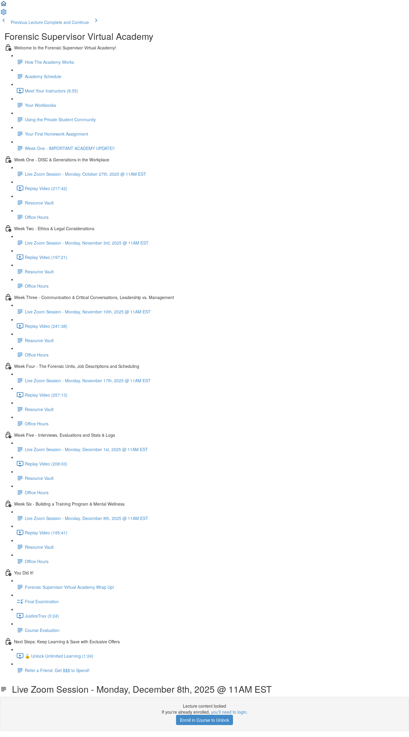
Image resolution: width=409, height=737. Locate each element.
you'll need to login (228, 712)
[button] (3, 5)
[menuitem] (3, 14)
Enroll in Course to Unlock (204, 720)
